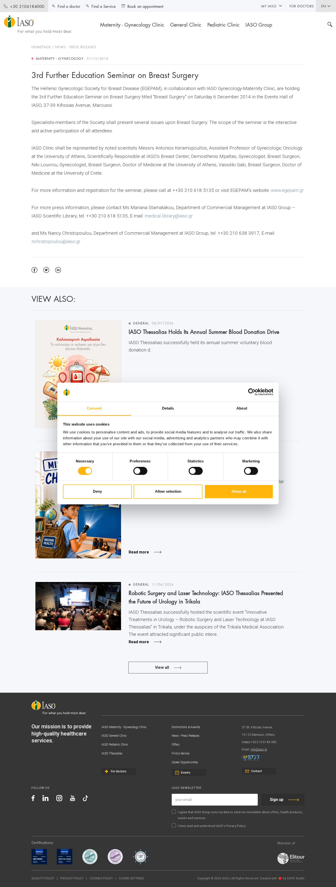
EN (323, 5)
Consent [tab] (94, 408)
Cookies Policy (101, 878)
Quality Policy (42, 878)
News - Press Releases (185, 735)
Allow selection (168, 491)
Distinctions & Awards (186, 727)
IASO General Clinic (114, 735)
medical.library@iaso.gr (169, 216)
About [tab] (241, 408)
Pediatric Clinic (223, 24)
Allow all (238, 491)
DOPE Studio (296, 878)
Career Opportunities (185, 762)
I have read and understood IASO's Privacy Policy (211, 826)
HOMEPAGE (41, 46)
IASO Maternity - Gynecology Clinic (124, 727)
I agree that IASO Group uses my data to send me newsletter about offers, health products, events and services (240, 815)
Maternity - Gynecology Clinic (132, 24)
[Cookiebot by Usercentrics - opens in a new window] (251, 392)
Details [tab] (168, 408)
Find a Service (180, 753)
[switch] (140, 471)
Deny (97, 491)
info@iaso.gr (259, 749)
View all (162, 667)
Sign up (276, 799)
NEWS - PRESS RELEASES (75, 46)
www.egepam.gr (287, 190)
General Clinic (185, 24)
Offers (176, 744)
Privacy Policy (72, 878)
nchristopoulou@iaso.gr (55, 241)
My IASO (268, 5)
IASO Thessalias (112, 753)
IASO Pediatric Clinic (115, 744)
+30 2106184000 (27, 6)
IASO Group (258, 24)
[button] (131, 878)
